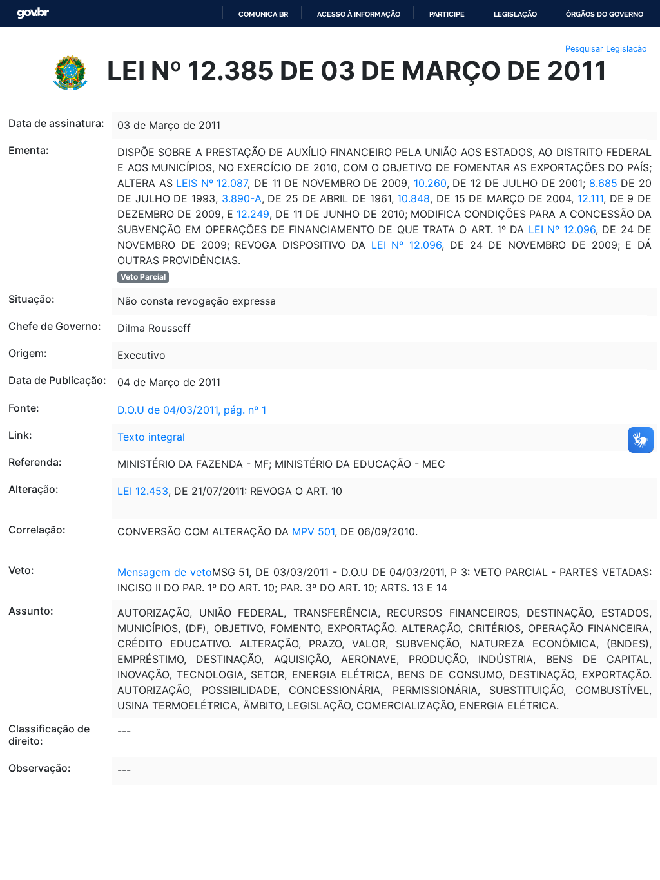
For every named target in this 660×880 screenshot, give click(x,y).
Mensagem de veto (164, 572)
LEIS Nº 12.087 (210, 183)
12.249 (253, 213)
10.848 (413, 198)
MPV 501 (313, 531)
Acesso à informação (358, 14)
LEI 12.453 (142, 490)
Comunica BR (263, 14)
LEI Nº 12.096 (560, 229)
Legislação (515, 14)
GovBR (33, 13)
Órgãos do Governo (604, 14)
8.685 (603, 183)
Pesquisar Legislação (606, 48)
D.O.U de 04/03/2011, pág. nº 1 (191, 409)
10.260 (430, 183)
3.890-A (242, 198)
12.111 (588, 198)
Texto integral (151, 436)
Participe (447, 14)
